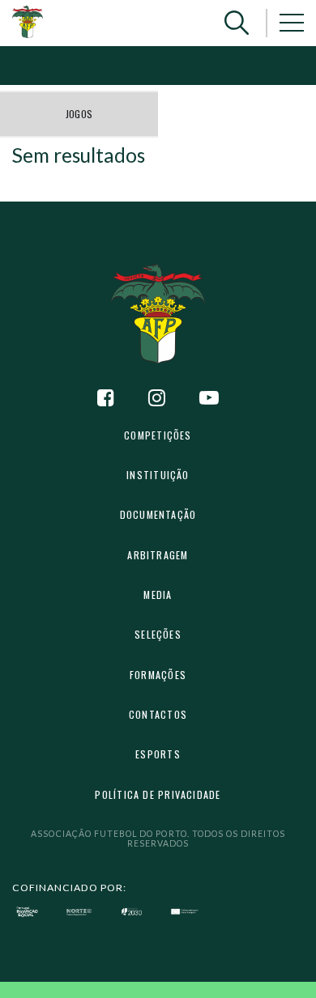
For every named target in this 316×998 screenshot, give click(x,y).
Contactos (158, 714)
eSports (158, 754)
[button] (237, 23)
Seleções (158, 634)
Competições (157, 435)
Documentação (158, 514)
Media (157, 594)
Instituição (157, 474)
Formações (158, 674)
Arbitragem (157, 555)
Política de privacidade (157, 794)
